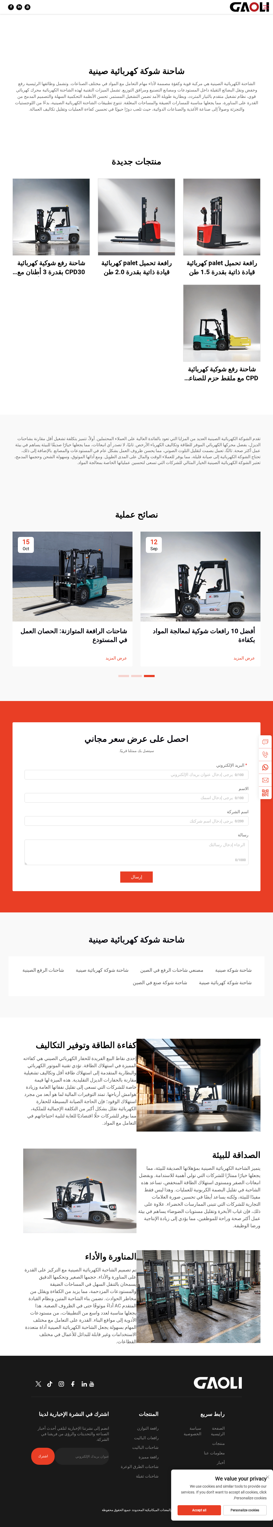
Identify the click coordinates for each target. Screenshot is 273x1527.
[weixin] (265, 792)
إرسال (136, 876)
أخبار (221, 1462)
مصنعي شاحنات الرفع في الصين (171, 970)
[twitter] (38, 1384)
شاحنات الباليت (145, 1447)
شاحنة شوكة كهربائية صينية (102, 970)
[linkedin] (19, 7)
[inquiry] (265, 741)
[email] (265, 780)
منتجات (218, 1443)
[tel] (265, 754)
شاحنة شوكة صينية (233, 970)
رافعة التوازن (148, 1428)
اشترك (43, 1456)
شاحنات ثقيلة (147, 1476)
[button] (149, 676)
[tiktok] (50, 1384)
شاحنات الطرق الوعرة (140, 1466)
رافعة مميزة (149, 1457)
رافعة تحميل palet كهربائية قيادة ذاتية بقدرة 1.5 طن (222, 267)
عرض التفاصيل (221, 216)
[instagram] (61, 1384)
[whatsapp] (265, 767)
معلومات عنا (214, 1453)
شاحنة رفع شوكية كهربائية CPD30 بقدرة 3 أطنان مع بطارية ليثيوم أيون (51, 268)
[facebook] (11, 7)
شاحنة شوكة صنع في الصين (160, 982)
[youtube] (27, 7)
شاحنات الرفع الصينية (43, 970)
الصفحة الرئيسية (218, 1431)
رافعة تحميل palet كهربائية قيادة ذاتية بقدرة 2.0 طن (136, 267)
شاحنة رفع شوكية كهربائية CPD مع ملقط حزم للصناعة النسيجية (222, 374)
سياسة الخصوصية (192, 1431)
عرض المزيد (244, 658)
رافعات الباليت (146, 1438)
